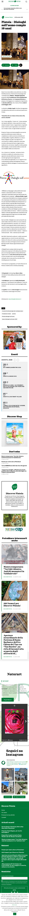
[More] (20, 65)
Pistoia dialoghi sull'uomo (8, 316)
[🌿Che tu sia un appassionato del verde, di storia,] (21, 788)
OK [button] (14, 913)
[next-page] (27, 9)
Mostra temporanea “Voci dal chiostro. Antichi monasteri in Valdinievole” (12, 456)
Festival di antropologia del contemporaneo (12, 311)
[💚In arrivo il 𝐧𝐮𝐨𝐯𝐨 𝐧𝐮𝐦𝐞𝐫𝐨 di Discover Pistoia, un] (7, 774)
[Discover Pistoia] (3, 17)
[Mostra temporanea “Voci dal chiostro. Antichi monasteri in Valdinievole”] (14, 554)
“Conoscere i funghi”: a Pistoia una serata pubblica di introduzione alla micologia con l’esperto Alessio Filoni (13, 471)
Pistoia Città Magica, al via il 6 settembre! (11, 831)
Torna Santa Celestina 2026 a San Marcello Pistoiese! (13, 8)
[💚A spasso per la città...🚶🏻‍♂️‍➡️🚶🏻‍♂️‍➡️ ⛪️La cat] (7, 788)
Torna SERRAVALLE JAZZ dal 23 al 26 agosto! (14, 466)
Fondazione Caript (6, 313)
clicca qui (14, 905)
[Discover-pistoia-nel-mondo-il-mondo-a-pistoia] (14, 1)
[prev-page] (2, 9)
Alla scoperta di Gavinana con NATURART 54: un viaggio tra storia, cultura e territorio (13, 865)
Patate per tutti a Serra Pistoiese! (11, 462)
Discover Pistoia (9, 17)
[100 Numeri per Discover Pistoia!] (14, 591)
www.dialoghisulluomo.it (15, 299)
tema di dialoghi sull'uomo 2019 (9, 319)
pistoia (14, 313)
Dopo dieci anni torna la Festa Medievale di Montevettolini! (11, 835)
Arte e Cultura (7, 56)
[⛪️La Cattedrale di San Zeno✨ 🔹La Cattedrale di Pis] (21, 774)
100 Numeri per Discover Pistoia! (12, 604)
